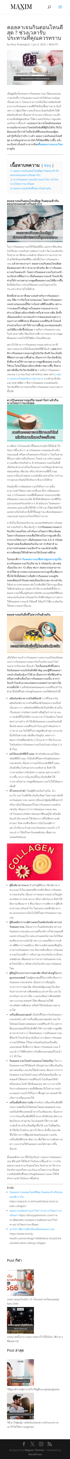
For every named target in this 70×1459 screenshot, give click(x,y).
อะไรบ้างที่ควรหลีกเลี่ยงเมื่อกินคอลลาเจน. (32, 1229)
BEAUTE (53, 44)
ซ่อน (47, 165)
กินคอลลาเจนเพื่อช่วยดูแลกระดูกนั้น (42, 559)
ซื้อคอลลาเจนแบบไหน (50, 144)
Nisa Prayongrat (20, 44)
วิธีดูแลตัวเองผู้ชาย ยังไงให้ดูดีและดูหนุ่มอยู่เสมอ (33, 1389)
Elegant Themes (34, 1450)
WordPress (35, 1454)
